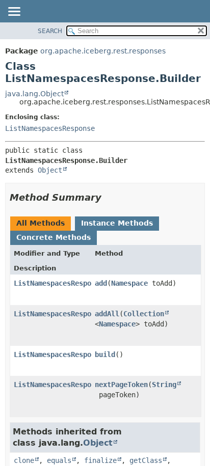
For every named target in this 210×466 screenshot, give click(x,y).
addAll (107, 314)
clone (24, 460)
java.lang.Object (34, 94)
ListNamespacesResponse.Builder (75, 283)
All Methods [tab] (40, 223)
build (105, 354)
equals (59, 460)
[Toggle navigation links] (13, 12)
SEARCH (50, 31)
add (101, 283)
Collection (143, 314)
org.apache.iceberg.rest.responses (103, 51)
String (164, 384)
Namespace (129, 283)
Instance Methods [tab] (117, 223)
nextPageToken (121, 384)
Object (50, 170)
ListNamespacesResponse (50, 128)
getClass (145, 460)
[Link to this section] (108, 197)
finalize (100, 460)
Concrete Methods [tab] (53, 237)
